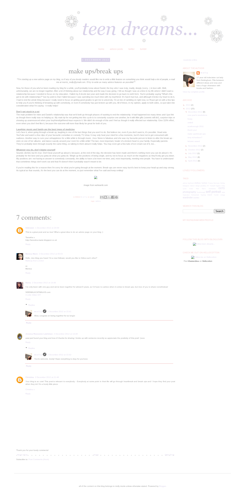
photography (189, 192)
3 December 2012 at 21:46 (47, 377)
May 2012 (193, 157)
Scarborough (201, 192)
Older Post (169, 455)
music (191, 189)
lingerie (218, 186)
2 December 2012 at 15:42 (59, 355)
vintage (222, 195)
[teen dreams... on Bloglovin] (204, 244)
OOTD (221, 188)
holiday (222, 183)
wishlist (196, 198)
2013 (188, 105)
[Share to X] (109, 197)
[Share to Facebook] (113, 197)
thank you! (192, 130)
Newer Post (22, 455)
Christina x (30, 389)
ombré (190, 123)
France (210, 183)
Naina (28, 283)
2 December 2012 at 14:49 (66, 334)
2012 (188, 109)
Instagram (186, 186)
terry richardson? (195, 137)
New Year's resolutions (206, 189)
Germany (216, 183)
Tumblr (216, 195)
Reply (27, 244)
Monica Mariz (31, 254)
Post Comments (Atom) (39, 459)
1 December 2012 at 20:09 (47, 228)
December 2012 (195, 112)
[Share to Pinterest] (116, 197)
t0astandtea (193, 261)
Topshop (203, 195)
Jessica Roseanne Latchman (39, 334)
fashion (204, 183)
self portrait (213, 191)
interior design (195, 186)
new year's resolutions (197, 115)
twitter (131, 49)
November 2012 (195, 146)
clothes (197, 183)
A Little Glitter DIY (33, 295)
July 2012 (192, 153)
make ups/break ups (197, 134)
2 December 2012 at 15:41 (59, 311)
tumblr (143, 49)
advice (98, 201)
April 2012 (193, 161)
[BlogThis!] (105, 197)
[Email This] (102, 197)
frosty (190, 119)
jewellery (203, 186)
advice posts (116, 49)
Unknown (29, 228)
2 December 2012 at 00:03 (51, 254)
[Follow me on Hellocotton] (203, 257)
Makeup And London (34, 261)
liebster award (194, 141)
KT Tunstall (211, 186)
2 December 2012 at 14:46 (44, 283)
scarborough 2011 (196, 126)
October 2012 (194, 150)
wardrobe (188, 197)
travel (209, 195)
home (101, 49)
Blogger (162, 486)
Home (96, 455)
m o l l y (38, 311)
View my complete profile (194, 92)
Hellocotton (207, 261)
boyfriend (191, 183)
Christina (29, 377)
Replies (31, 305)
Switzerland (195, 195)
